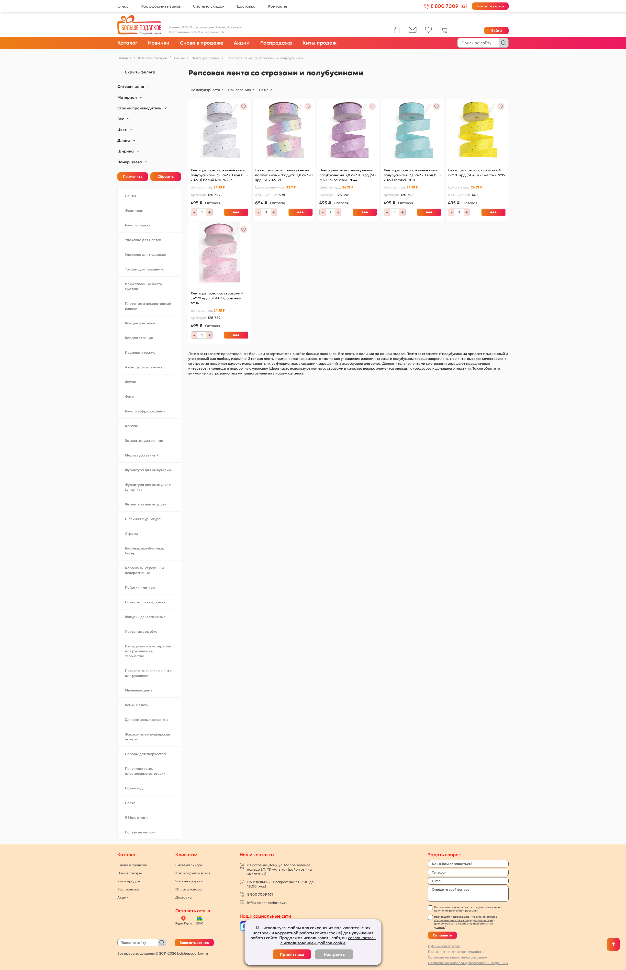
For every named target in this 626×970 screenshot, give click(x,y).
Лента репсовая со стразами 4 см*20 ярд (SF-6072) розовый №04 (217, 298)
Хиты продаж (319, 43)
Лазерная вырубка (141, 631)
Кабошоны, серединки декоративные (144, 570)
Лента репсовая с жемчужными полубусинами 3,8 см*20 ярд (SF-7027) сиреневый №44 (347, 175)
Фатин (130, 382)
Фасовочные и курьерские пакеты (147, 736)
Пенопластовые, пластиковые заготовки (145, 771)
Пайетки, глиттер (140, 587)
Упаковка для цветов (143, 240)
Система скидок (208, 6)
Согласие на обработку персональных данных (468, 963)
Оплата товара (188, 889)
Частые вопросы (189, 881)
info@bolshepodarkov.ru (267, 902)
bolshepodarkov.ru (192, 953)
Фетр (129, 396)
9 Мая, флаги (136, 817)
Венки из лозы (137, 705)
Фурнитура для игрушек (145, 504)
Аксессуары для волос (144, 367)
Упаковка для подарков (145, 254)
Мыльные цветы (139, 690)
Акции (242, 43)
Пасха (130, 803)
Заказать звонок (490, 6)
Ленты (130, 196)
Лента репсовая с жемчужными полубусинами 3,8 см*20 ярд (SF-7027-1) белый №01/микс (219, 175)
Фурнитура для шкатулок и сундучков (148, 487)
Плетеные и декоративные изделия (148, 306)
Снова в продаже (201, 43)
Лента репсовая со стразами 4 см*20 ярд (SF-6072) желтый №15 (476, 172)
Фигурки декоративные (145, 617)
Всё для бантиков (140, 323)
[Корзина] (444, 32)
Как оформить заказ (161, 6)
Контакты (277, 6)
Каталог (127, 43)
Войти (496, 30)
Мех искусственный (142, 455)
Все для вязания (139, 338)
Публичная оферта (444, 946)
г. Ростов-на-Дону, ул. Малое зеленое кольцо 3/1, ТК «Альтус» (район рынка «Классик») (279, 869)
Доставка (246, 6)
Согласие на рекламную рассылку (457, 957)
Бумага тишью (137, 225)
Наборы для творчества (145, 754)
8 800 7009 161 (260, 894)
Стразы (131, 533)
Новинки (158, 43)
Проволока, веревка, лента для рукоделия (148, 673)
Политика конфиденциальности (456, 951)
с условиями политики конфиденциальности (465, 918)
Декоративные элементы (146, 719)
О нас (122, 6)
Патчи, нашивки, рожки (145, 602)
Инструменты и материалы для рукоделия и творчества (148, 651)
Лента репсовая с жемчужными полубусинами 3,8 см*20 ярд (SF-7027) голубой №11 (412, 175)
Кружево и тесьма (140, 352)
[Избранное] (428, 31)
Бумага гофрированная (145, 411)
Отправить (442, 935)
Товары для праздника (145, 269)
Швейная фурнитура (143, 519)
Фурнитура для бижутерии (148, 470)
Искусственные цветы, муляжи (144, 286)
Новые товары (129, 873)
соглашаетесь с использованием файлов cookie (328, 940)
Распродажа (276, 43)
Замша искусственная (144, 440)
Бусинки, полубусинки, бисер (144, 550)
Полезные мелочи (140, 832)
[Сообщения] (412, 31)
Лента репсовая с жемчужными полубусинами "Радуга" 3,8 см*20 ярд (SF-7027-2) (284, 175)
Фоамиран (134, 210)
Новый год (134, 788)
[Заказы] (397, 30)
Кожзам (131, 426)
